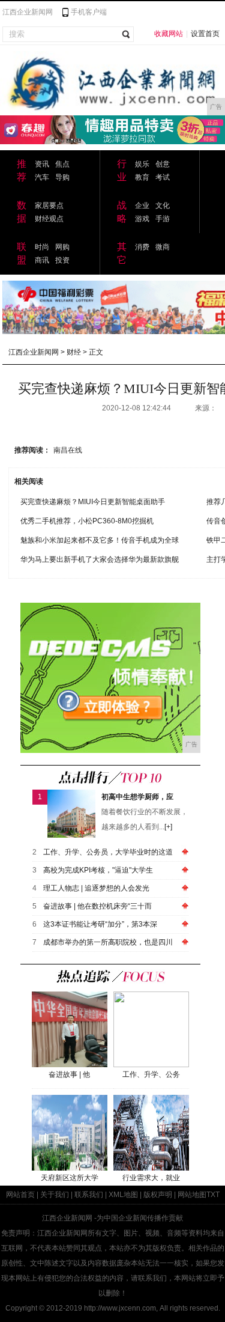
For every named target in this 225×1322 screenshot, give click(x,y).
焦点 (62, 164)
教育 (142, 177)
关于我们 (54, 1194)
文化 (162, 205)
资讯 (42, 164)
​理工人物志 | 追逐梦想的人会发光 (96, 888)
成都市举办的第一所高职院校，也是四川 (108, 942)
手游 (162, 219)
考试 (162, 177)
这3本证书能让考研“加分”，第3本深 (100, 924)
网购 (62, 247)
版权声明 (157, 1194)
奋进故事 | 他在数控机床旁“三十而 (97, 906)
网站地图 (192, 1194)
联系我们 (88, 1194)
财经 (74, 352)
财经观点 (49, 219)
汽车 (42, 177)
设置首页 (205, 33)
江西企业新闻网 (27, 12)
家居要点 (49, 205)
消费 (142, 247)
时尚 (42, 247)
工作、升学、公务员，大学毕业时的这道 (108, 852)
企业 (142, 205)
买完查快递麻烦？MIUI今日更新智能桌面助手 (92, 502)
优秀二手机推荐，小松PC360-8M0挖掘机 (87, 521)
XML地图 (123, 1194)
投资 (62, 260)
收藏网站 (168, 33)
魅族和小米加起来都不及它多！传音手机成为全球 (99, 540)
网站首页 (20, 1194)
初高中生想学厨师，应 (137, 797)
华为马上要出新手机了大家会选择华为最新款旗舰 (99, 559)
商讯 (42, 260)
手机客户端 (89, 12)
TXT (213, 1194)
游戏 (142, 219)
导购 (62, 177)
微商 (162, 247)
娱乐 (142, 164)
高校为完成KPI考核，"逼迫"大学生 (98, 870)
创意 (162, 164)
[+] (168, 827)
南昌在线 (67, 450)
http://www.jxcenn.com (120, 1308)
